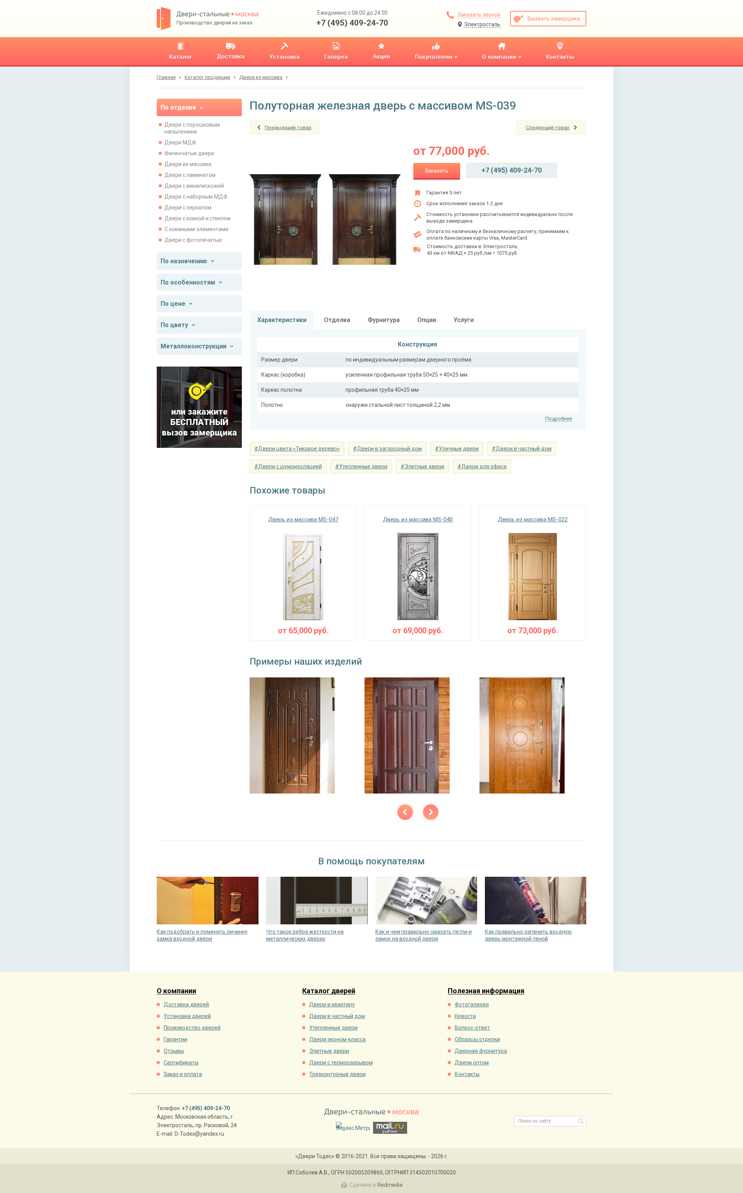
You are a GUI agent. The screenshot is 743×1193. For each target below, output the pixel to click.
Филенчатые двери (189, 153)
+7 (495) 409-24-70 (352, 22)
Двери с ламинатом (190, 175)
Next (430, 812)
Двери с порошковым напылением (192, 128)
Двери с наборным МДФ (196, 197)
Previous (405, 812)
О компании (176, 991)
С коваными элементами (196, 229)
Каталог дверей (328, 991)
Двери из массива (187, 164)
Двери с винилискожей (194, 186)
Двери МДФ (180, 142)
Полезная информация (486, 991)
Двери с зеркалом (187, 207)
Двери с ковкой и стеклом (197, 218)
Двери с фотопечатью (193, 240)
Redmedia (389, 1185)
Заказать (437, 171)
